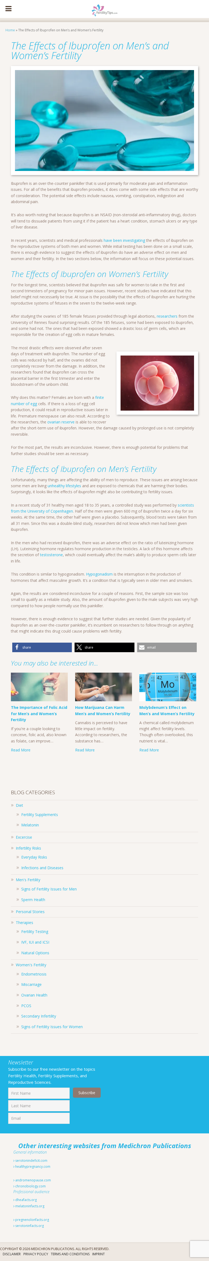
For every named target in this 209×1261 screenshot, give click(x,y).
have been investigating (124, 240)
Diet (19, 805)
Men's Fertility (28, 879)
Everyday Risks (34, 857)
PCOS (26, 1005)
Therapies (24, 922)
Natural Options (35, 952)
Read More (20, 750)
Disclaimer (12, 1254)
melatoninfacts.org (29, 1206)
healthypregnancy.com (32, 1166)
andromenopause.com (32, 1180)
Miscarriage (31, 984)
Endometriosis (34, 974)
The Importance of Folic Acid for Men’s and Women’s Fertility (39, 713)
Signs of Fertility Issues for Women (52, 1026)
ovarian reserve (61, 422)
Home (10, 30)
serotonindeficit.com (30, 1160)
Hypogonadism (99, 574)
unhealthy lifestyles (64, 485)
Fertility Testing (34, 931)
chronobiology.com (30, 1186)
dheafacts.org (25, 1199)
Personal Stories (30, 911)
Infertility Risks (28, 848)
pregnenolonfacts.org (31, 1219)
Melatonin (30, 824)
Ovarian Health (34, 995)
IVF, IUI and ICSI (35, 942)
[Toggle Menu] (8, 9)
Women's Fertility (31, 964)
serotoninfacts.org (29, 1225)
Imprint (98, 1254)
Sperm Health (33, 899)
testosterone (51, 554)
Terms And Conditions (70, 1254)
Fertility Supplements (39, 814)
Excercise (24, 837)
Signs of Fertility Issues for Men (49, 889)
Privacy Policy (35, 1254)
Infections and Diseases (42, 867)
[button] (42, 647)
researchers (167, 316)
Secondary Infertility (38, 1016)
